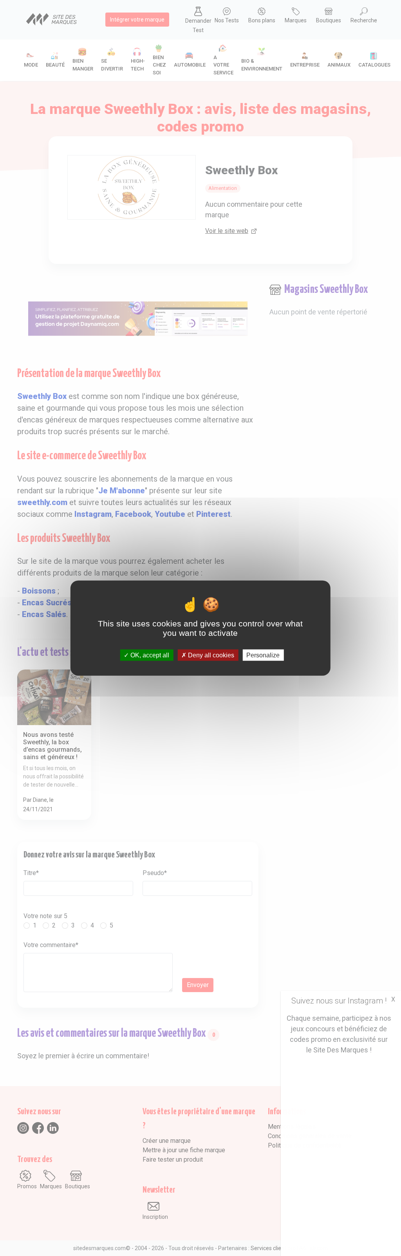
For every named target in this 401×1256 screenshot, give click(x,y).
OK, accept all (149, 654)
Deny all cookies (210, 654)
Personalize (263, 654)
